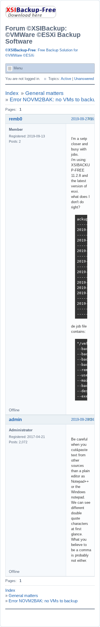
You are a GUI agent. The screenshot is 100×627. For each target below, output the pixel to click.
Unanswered (84, 79)
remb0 (15, 119)
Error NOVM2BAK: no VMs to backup (54, 99)
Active (66, 79)
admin (15, 419)
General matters (44, 93)
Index (12, 93)
